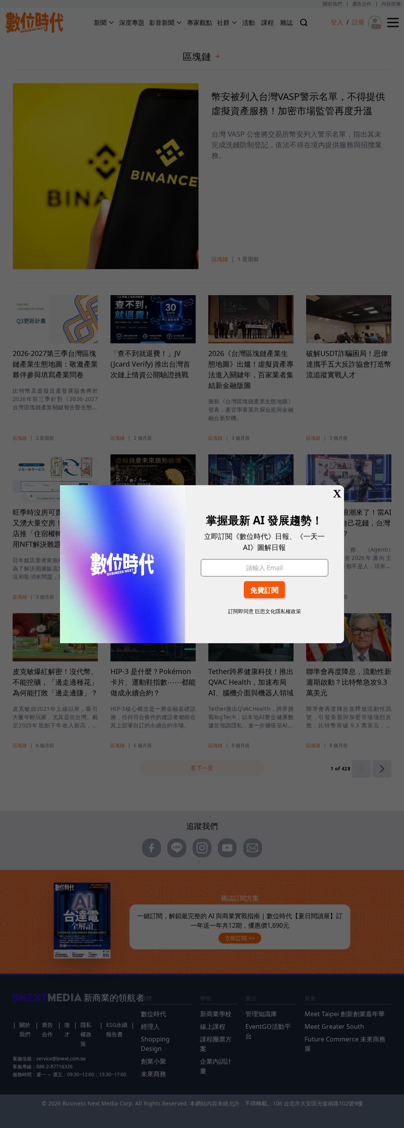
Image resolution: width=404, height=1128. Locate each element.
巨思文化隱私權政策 (278, 611)
